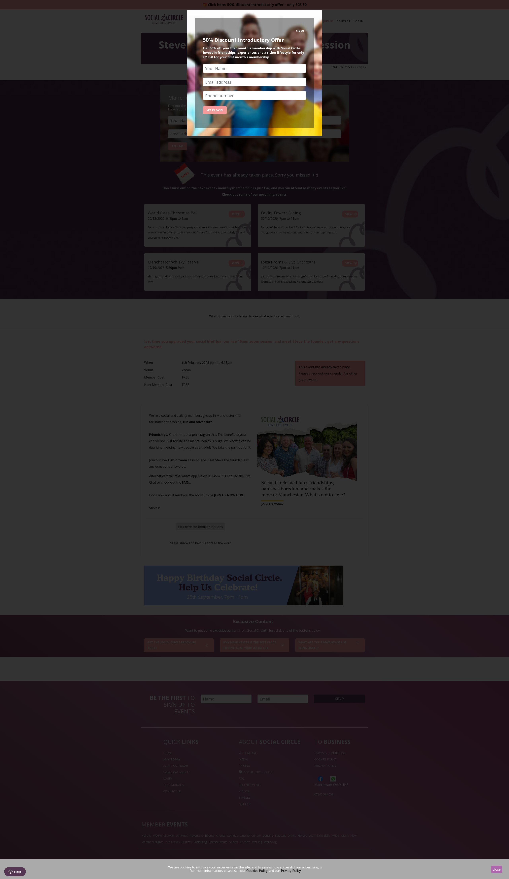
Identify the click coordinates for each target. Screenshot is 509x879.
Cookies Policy (257, 870)
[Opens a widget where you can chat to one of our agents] (15, 872)
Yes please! (215, 110)
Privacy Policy (291, 870)
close (497, 869)
